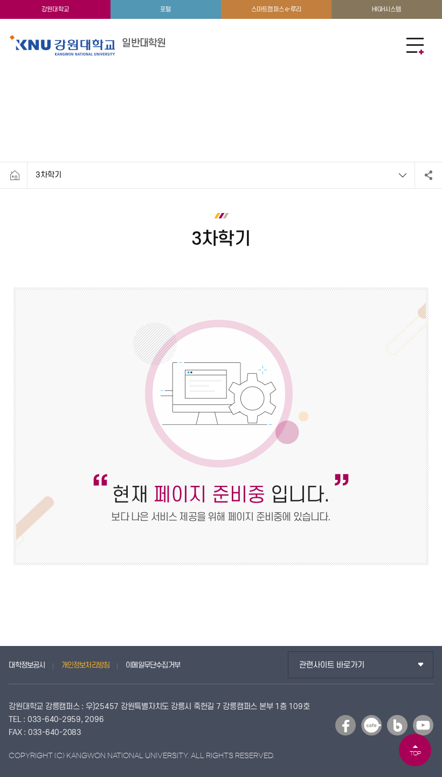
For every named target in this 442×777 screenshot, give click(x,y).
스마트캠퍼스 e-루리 (276, 9)
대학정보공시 (27, 665)
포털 (165, 9)
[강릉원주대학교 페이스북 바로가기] (345, 725)
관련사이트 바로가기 (331, 665)
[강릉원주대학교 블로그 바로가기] (397, 725)
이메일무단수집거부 (153, 665)
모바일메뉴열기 (415, 46)
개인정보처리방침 (85, 665)
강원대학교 (55, 9)
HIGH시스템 (386, 9)
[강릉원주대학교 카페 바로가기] (371, 725)
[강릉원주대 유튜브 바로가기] (423, 725)
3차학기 (48, 175)
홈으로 (15, 175)
